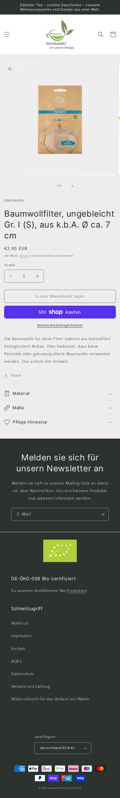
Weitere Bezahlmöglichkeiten (60, 325)
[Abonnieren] (102, 514)
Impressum (21, 636)
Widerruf (19, 623)
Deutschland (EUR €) (57, 748)
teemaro (53, 788)
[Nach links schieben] (48, 186)
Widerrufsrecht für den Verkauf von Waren (50, 699)
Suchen (18, 649)
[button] (7, 34)
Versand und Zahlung (30, 686)
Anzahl (9, 265)
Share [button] (16, 375)
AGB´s (16, 661)
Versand (25, 256)
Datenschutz (22, 674)
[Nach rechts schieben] (72, 186)
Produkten (77, 590)
